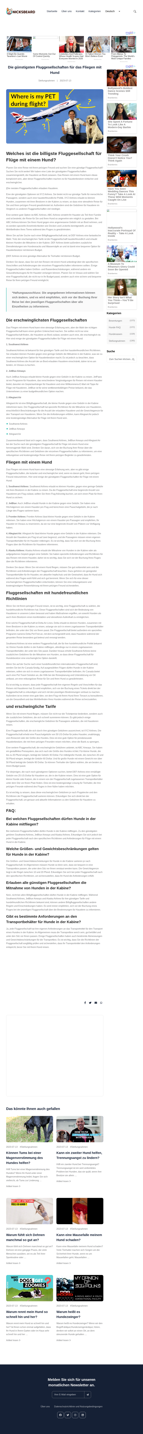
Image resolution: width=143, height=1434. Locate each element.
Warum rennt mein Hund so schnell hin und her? (27, 1314)
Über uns (66, 11)
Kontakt (80, 11)
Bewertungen (122, 320)
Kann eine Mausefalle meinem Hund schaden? (79, 1237)
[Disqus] (55, 1057)
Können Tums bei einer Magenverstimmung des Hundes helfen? (24, 1158)
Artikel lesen (12, 1186)
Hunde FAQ (122, 327)
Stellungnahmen (46, 80)
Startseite (52, 11)
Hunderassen (122, 334)
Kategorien (95, 11)
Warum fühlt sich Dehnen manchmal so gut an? (25, 1237)
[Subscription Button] (87, 1394)
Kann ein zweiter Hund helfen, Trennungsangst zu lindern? (79, 1155)
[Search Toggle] (135, 11)
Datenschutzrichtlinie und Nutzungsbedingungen (78, 1406)
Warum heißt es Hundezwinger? (68, 1314)
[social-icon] (60, 1415)
